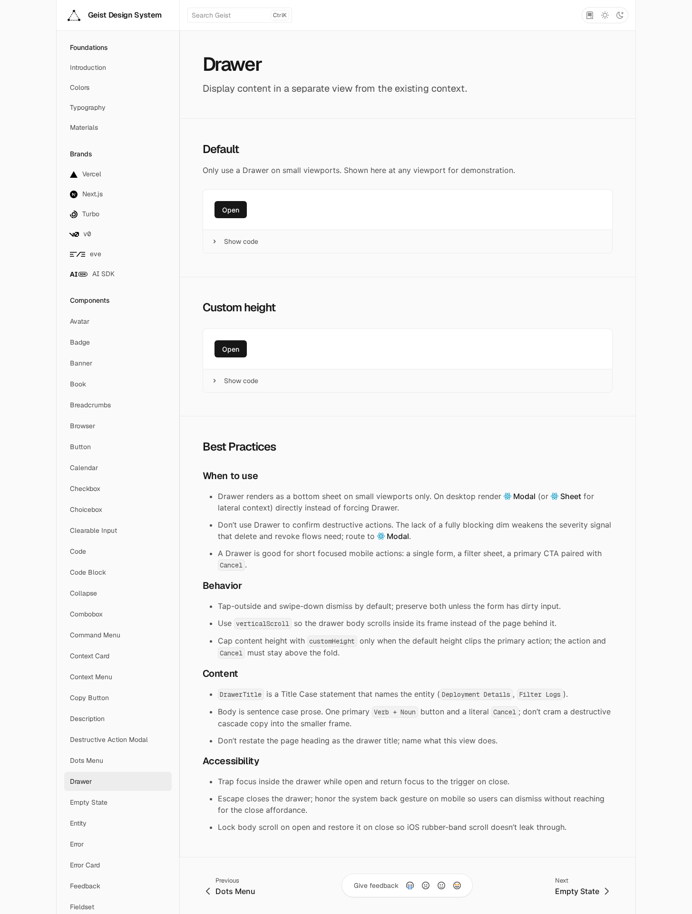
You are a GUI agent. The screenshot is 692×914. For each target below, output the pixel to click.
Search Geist (239, 15)
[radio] (410, 885)
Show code (241, 241)
